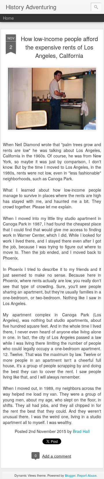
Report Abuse (86, 475)
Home (8, 18)
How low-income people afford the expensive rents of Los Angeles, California (59, 47)
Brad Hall (81, 431)
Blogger (70, 475)
